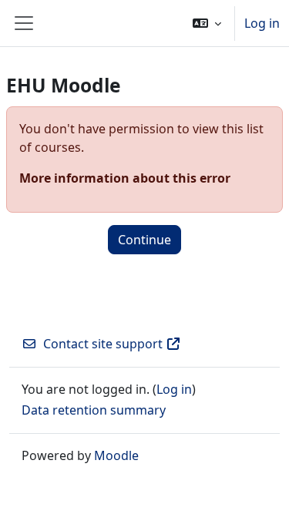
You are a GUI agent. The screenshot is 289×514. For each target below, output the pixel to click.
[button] (207, 23)
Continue (144, 239)
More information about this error (124, 178)
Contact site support (103, 343)
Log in (262, 23)
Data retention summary (94, 409)
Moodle (116, 455)
